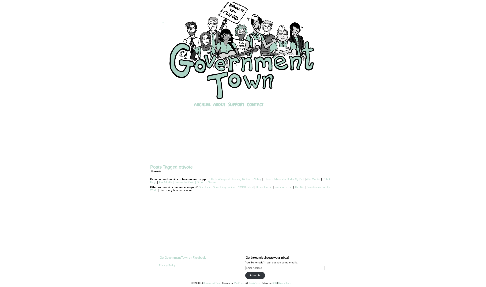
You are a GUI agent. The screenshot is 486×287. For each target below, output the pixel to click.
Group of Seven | (206, 182)
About (219, 104)
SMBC (242, 187)
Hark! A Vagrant (220, 179)
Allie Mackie (313, 179)
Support (236, 104)
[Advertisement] (243, 136)
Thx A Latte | (166, 182)
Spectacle (205, 187)
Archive (202, 104)
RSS (274, 283)
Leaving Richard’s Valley (246, 179)
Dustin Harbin (264, 187)
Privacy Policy (167, 265)
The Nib (299, 187)
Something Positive (224, 187)
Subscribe (255, 275)
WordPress (239, 283)
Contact (255, 104)
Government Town (243, 51)
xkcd (250, 187)
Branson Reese (283, 187)
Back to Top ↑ (284, 283)
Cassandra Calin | (185, 182)
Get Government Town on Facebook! (183, 257)
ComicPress (254, 283)
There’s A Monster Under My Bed (284, 179)
